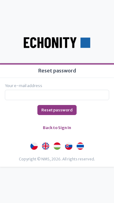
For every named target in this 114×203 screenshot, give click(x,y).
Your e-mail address (23, 85)
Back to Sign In (57, 127)
